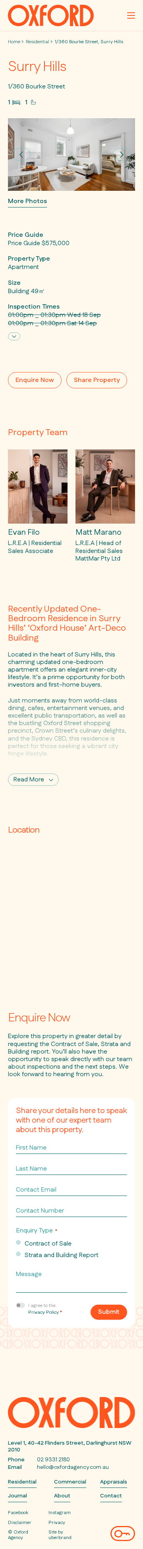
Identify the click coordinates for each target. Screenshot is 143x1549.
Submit (109, 1312)
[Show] (14, 336)
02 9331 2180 (53, 1460)
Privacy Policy (43, 1312)
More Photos (27, 202)
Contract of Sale (48, 1244)
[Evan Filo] (38, 502)
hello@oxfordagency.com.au (73, 1467)
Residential (37, 41)
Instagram (59, 1512)
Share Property (97, 380)
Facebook (18, 1512)
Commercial (70, 1482)
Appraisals (113, 1482)
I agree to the (45, 1309)
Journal (17, 1496)
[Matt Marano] (105, 505)
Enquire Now (34, 380)
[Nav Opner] (131, 15)
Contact (111, 1496)
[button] (21, 154)
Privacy (56, 1522)
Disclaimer (19, 1522)
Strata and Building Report (62, 1255)
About (62, 1496)
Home (14, 41)
